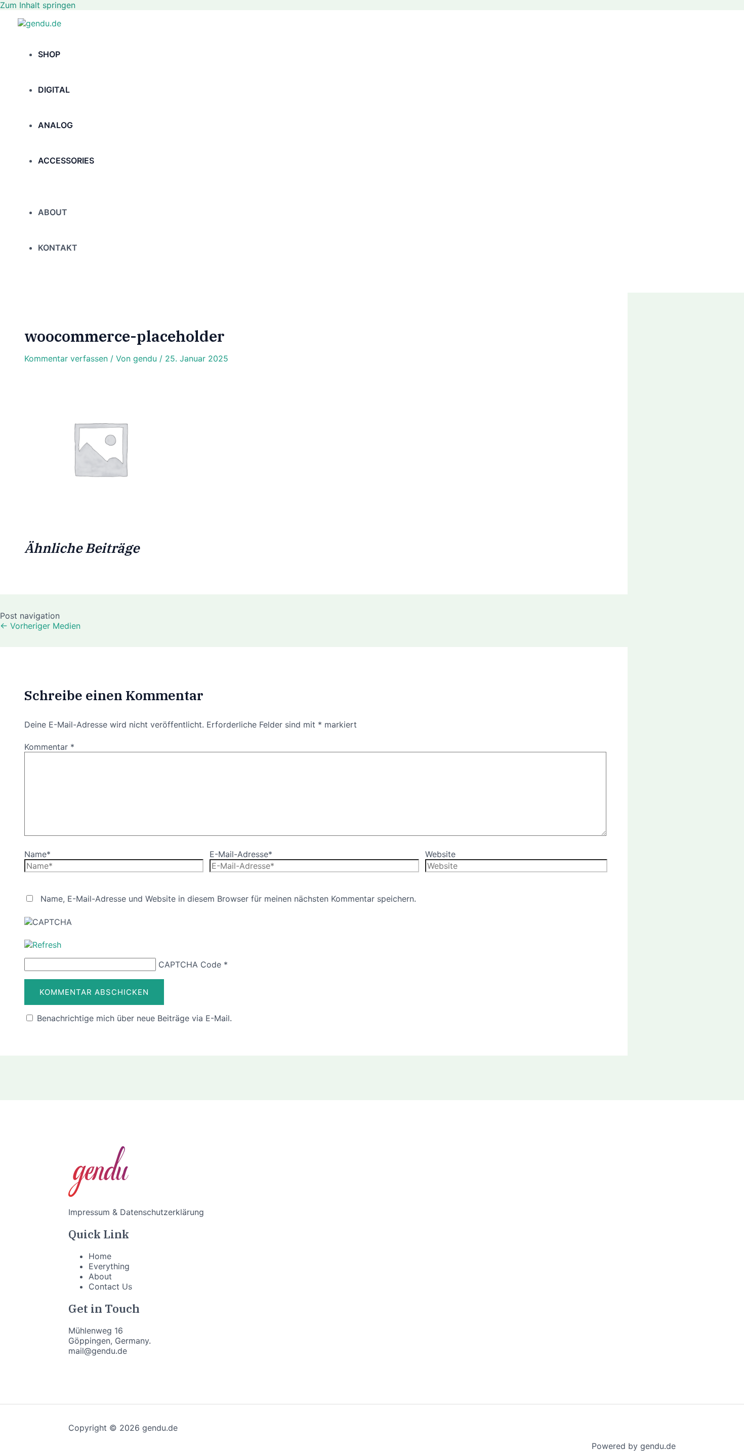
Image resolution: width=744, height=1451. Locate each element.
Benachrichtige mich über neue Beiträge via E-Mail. (134, 1018)
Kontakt (57, 248)
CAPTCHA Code (189, 964)
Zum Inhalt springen (37, 5)
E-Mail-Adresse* (241, 854)
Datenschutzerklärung (162, 1212)
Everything (109, 1266)
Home (100, 1256)
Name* (37, 854)
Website (440, 854)
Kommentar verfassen (66, 358)
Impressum (89, 1212)
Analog (55, 125)
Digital (54, 90)
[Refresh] (42, 945)
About (52, 212)
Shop (49, 54)
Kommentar (49, 747)
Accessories (66, 160)
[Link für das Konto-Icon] (22, 279)
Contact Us (110, 1286)
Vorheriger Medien (40, 626)
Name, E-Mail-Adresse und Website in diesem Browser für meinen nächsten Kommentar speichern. (228, 899)
